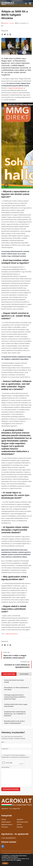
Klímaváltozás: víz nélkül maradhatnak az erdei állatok (16, 688)
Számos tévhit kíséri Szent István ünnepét (14, 681)
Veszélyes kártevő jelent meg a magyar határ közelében (16, 705)
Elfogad (5, 863)
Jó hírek (11, 23)
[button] (26, 3)
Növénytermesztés (22, 822)
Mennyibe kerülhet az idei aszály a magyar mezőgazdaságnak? (14, 722)
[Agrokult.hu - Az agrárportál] (7, 3)
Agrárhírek (5, 23)
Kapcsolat (20, 827)
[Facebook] (2, 846)
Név (3, 742)
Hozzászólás (5, 767)
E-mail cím (5, 748)
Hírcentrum (4, 827)
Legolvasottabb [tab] (9, 674)
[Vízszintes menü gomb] (30, 3)
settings (19, 860)
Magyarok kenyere (6, 824)
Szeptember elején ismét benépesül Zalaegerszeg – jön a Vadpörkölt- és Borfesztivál (15, 713)
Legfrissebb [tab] (24, 674)
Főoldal (3, 819)
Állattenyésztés (5, 822)
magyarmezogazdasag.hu (16, 88)
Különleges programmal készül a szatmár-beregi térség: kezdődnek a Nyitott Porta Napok (14, 697)
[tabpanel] (16, 702)
